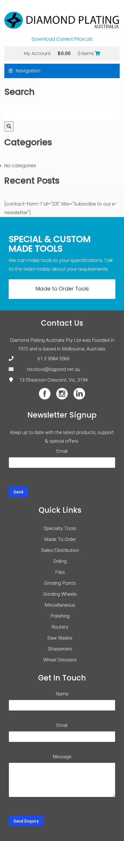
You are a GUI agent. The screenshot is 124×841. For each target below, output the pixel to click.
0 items (86, 53)
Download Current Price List (62, 39)
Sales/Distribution (60, 550)
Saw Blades (59, 638)
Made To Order (60, 539)
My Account (37, 53)
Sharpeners (60, 649)
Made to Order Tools (62, 288)
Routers (59, 627)
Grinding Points (60, 583)
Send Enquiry (26, 821)
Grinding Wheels (60, 594)
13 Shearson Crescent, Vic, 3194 (53, 380)
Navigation (27, 70)
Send (18, 492)
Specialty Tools (60, 528)
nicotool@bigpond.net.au (53, 369)
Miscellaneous (59, 605)
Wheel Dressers (60, 660)
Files (60, 572)
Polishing (59, 616)
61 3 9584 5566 (53, 358)
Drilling (60, 561)
